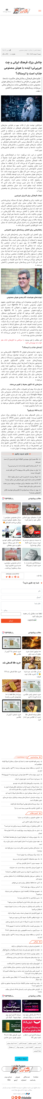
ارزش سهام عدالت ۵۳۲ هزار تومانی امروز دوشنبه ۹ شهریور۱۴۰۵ (21, 774)
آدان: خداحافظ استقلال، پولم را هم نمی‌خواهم (26, 882)
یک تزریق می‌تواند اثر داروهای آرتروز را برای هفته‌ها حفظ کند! (21, 837)
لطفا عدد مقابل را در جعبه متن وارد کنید (32, 615)
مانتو (39, 1043)
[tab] (35, 757)
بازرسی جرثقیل (32, 1043)
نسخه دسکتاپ (21, 1058)
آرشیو (15, 1080)
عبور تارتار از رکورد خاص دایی (31, 822)
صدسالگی (27, 1077)
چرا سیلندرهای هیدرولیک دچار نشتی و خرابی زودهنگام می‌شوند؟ (24, 958)
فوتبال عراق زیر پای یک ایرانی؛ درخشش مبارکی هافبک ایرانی (21, 967)
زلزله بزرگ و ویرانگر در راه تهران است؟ (28, 854)
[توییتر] (16, 1097)
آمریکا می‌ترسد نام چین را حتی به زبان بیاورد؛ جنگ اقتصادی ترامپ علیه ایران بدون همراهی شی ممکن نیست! (23, 478)
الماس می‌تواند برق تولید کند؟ (30, 887)
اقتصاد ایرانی (29, 1047)
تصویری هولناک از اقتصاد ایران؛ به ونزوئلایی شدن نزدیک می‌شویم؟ (23, 892)
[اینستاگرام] (19, 1097)
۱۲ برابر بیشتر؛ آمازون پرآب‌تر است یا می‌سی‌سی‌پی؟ (23, 466)
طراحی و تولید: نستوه (19, 1094)
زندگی (30, 50)
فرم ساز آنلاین (22, 1043)
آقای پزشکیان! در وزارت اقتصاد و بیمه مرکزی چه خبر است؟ (22, 826)
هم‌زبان (17, 1077)
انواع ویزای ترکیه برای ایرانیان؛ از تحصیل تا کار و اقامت (23, 963)
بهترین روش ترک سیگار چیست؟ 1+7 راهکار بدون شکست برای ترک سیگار (22, 978)
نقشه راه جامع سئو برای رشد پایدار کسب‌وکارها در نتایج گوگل (21, 950)
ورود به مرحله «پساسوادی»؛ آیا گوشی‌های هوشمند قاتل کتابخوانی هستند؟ (22, 491)
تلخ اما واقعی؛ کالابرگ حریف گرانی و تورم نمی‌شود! (24, 917)
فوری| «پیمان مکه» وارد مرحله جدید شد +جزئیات (25, 867)
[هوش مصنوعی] (21, 108)
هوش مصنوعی (23, 50)
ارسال (11, 620)
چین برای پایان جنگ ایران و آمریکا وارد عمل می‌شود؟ (24, 902)
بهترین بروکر (20, 1047)
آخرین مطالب (34, 813)
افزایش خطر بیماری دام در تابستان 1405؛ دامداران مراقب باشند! (23, 990)
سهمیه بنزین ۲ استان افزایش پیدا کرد (28, 863)
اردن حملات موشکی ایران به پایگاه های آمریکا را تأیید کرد (23, 793)
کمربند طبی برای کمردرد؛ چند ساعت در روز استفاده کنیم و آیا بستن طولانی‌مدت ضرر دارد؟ (22, 972)
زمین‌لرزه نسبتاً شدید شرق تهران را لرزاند (27, 779)
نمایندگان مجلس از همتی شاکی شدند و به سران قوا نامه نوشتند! (23, 849)
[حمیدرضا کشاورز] (21, 281)
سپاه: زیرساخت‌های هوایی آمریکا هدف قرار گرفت (25, 804)
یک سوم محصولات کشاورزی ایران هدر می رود (26, 859)
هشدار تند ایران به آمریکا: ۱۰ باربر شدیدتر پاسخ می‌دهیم (23, 921)
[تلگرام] (12, 1097)
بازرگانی (36, 942)
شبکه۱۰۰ (35, 1077)
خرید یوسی (38, 1047)
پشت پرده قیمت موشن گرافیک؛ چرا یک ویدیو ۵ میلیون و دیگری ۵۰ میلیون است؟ (21, 984)
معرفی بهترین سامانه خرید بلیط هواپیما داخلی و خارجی (22, 953)
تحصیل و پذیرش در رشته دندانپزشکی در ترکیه (25, 946)
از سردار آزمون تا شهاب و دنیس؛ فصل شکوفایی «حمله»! (23, 872)
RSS (9, 1080)
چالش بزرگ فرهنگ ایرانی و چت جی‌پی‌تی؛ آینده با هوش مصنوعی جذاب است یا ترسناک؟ (23, 68)
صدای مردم (8, 1077)
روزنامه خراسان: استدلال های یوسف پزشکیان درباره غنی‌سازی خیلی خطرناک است (22, 799)
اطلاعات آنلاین (21, 10)
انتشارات (23, 1080)
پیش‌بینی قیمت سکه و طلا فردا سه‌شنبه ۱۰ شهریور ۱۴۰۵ (23, 926)
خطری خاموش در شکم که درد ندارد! (29, 817)
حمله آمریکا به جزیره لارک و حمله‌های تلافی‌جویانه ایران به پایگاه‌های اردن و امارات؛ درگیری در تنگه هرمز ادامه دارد (23, 788)
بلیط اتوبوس (37, 1051)
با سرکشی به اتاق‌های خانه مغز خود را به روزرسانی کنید (21, 341)
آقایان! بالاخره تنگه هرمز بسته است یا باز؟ (27, 808)
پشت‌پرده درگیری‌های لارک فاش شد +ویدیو (26, 783)
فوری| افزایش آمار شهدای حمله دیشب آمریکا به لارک (24, 913)
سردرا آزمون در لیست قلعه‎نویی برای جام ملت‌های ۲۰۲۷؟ (22, 930)
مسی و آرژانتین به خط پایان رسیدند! (28, 898)
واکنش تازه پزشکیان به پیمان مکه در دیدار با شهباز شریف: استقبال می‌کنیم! (23, 908)
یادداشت (32, 1080)
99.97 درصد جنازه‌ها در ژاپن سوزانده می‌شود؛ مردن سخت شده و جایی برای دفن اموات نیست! (22, 485)
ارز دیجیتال (12, 1047)
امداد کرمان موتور (12, 1043)
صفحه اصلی (37, 50)
